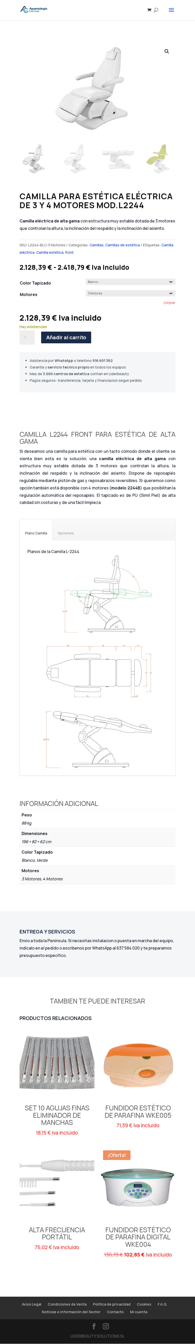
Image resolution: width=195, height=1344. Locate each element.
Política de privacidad (112, 1304)
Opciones (66, 533)
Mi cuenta (138, 1311)
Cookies (144, 1304)
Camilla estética (49, 252)
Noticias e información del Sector (71, 1311)
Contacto (115, 1311)
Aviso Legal (31, 1304)
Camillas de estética (122, 245)
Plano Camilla (36, 533)
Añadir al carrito (66, 337)
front (69, 252)
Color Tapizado (35, 283)
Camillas (97, 245)
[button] (166, 51)
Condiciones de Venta (67, 1304)
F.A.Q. (162, 1304)
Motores (28, 294)
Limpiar (169, 302)
